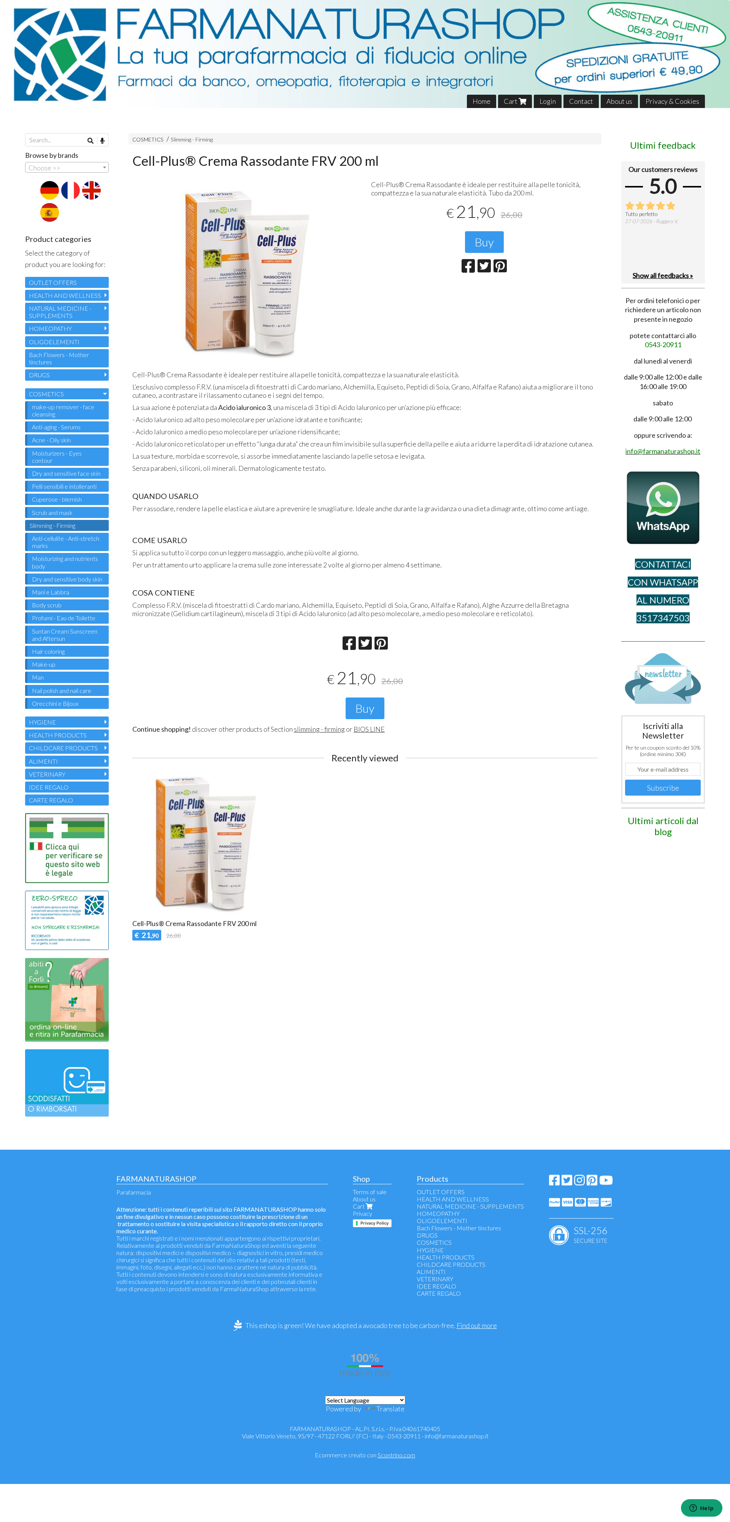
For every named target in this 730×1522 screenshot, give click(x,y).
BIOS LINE (369, 729)
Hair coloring (48, 651)
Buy (484, 242)
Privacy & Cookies (672, 101)
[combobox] (67, 167)
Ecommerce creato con (365, 1454)
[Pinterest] (592, 1182)
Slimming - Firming (192, 139)
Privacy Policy (374, 1223)
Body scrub (47, 604)
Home (481, 101)
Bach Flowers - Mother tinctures (59, 358)
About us (619, 101)
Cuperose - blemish (57, 499)
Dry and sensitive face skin (66, 473)
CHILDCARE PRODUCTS (63, 747)
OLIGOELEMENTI (54, 341)
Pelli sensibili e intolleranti (64, 486)
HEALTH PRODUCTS (58, 735)
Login (548, 101)
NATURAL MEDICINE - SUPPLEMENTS (60, 312)
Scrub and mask (52, 512)
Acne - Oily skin (51, 439)
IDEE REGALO (48, 787)
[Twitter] (567, 1182)
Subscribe (663, 787)
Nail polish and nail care (61, 690)
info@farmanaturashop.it (457, 1435)
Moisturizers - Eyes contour (57, 457)
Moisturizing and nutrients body (65, 562)
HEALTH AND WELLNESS (65, 295)
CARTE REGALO (51, 800)
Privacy (362, 1213)
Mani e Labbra (50, 592)
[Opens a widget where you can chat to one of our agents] (701, 1508)
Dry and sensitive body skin (67, 579)
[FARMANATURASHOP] (365, 54)
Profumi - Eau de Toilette (63, 617)
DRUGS (39, 374)
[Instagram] (579, 1182)
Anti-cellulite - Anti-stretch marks (65, 542)
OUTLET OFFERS (53, 282)
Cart (511, 101)
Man (38, 677)
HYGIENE (42, 722)
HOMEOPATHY (50, 328)
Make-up (44, 664)
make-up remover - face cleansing (63, 410)
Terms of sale (370, 1191)
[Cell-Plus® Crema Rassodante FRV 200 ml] (245, 273)
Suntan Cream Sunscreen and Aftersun (64, 635)
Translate (390, 1408)
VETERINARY (47, 774)
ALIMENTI (43, 761)
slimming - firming (319, 729)
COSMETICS (147, 139)
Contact (581, 101)
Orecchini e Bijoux (55, 703)
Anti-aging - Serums (56, 427)
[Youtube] (606, 1182)
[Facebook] (554, 1182)
